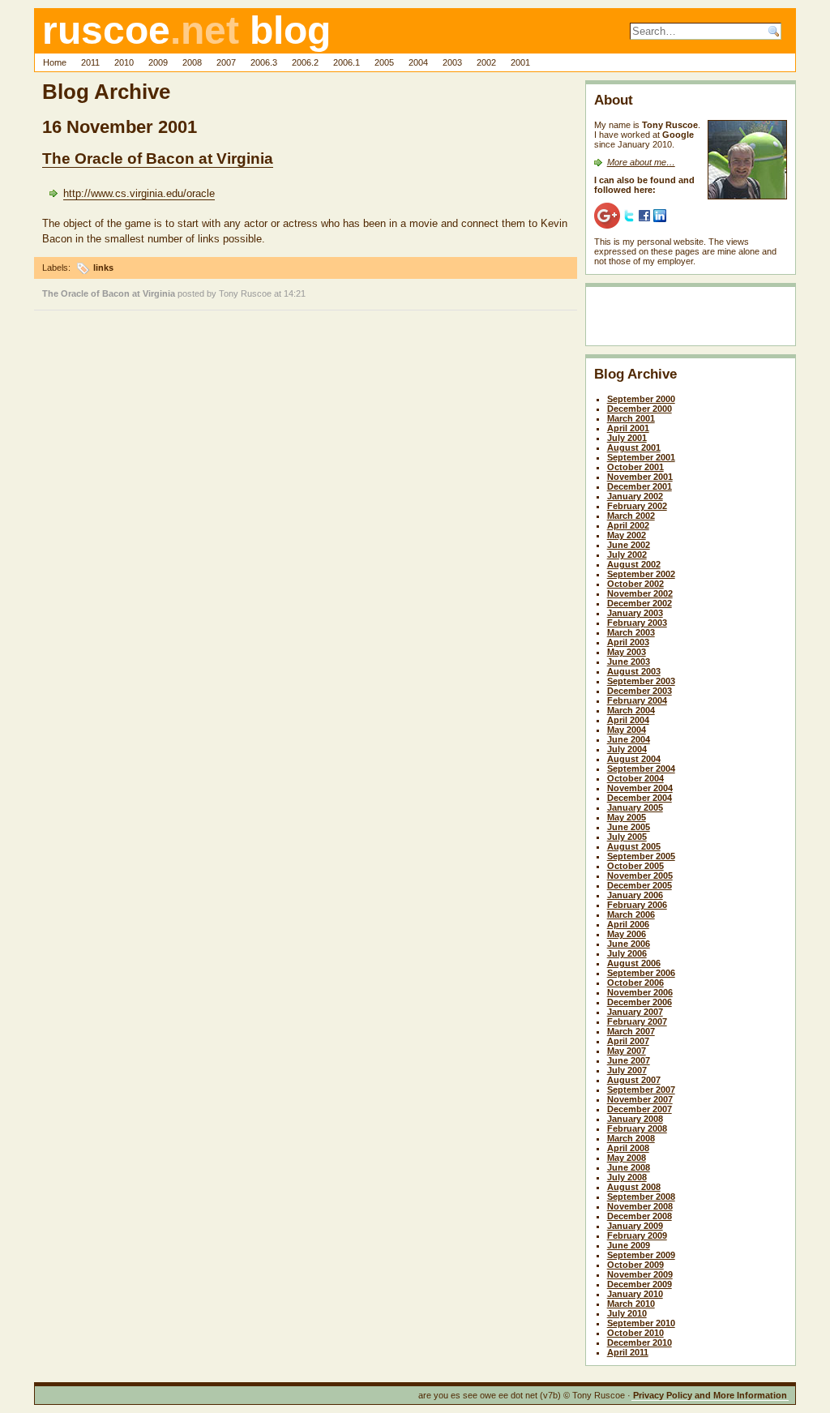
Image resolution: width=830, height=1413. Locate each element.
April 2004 (628, 720)
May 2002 (626, 535)
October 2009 (635, 1265)
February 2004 (637, 700)
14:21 (295, 293)
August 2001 (634, 447)
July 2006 (627, 953)
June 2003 (628, 661)
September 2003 (641, 681)
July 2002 (627, 554)
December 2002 (639, 603)
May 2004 (626, 729)
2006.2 (305, 62)
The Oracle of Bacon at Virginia (157, 158)
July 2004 (627, 749)
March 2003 (631, 632)
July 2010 (627, 1313)
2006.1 (346, 62)
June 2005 (628, 827)
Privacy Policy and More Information (710, 1395)
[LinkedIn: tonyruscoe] (659, 215)
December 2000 (639, 408)
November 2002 (640, 593)
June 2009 (628, 1245)
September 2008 (641, 1196)
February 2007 (637, 1021)
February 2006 (637, 905)
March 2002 (631, 515)
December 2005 (639, 885)
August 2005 (634, 846)
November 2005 (640, 875)
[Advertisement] (689, 319)
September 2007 (641, 1089)
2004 (418, 62)
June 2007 (628, 1060)
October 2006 (635, 982)
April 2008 (628, 1148)
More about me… (641, 162)
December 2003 (639, 691)
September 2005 (641, 856)
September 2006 (641, 973)
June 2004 (628, 739)
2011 (90, 62)
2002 (486, 62)
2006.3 (263, 62)
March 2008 (631, 1138)
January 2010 (635, 1294)
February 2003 (637, 622)
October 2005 (635, 866)
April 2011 (627, 1352)
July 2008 (627, 1177)
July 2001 (627, 438)
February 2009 (637, 1235)
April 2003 (628, 642)
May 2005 (626, 817)
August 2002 (634, 564)
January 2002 (635, 496)
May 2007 (626, 1050)
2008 (192, 62)
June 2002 (628, 545)
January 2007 (635, 1012)
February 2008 (637, 1128)
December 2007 (639, 1109)
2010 (124, 62)
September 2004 (641, 768)
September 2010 (641, 1323)
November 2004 (640, 788)
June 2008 (628, 1167)
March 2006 (631, 914)
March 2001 (631, 418)
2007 (226, 62)
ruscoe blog (186, 30)
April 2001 (628, 428)
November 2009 (640, 1274)
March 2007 (631, 1031)
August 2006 (634, 963)
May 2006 (626, 934)
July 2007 (627, 1070)
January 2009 (635, 1226)
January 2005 (635, 807)
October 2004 (635, 778)
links (103, 267)
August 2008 (634, 1187)
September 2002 (641, 574)
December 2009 (639, 1284)
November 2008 (640, 1206)
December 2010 (639, 1342)
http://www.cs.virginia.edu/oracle (139, 193)
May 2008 (626, 1158)
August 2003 (634, 671)
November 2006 (640, 992)
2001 (520, 62)
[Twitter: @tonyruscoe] (628, 215)
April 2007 (628, 1041)
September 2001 (641, 457)
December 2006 (639, 1002)
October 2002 (635, 584)
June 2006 (628, 943)
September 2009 (641, 1255)
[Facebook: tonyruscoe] (644, 215)
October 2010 (635, 1333)
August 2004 (634, 759)
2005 (384, 62)
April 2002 (628, 525)
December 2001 (639, 486)
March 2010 (631, 1303)
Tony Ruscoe (245, 293)
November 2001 (640, 477)
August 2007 (634, 1080)
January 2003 (635, 613)
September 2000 (641, 399)
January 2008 (635, 1119)
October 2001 (635, 467)
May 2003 (626, 652)
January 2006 (635, 895)
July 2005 (627, 836)
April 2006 (628, 924)
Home (54, 62)
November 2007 (640, 1099)
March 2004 (631, 710)
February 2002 (637, 506)
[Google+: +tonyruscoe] (607, 215)
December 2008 (639, 1216)
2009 (158, 62)
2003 (452, 62)
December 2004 (639, 798)
